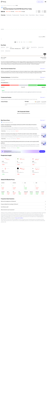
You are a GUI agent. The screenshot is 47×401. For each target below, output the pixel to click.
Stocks (14, 5)
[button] (2, 7)
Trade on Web (40, 1)
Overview (3, 15)
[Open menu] (45, 1)
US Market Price (9, 5)
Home (2, 5)
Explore (5, 5)
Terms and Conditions (19, 217)
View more (42, 68)
